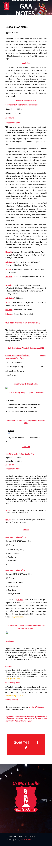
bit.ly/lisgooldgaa (17, 617)
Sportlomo (26, 840)
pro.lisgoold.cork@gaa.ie (14, 679)
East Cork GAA (20, 837)
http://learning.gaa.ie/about (15, 696)
